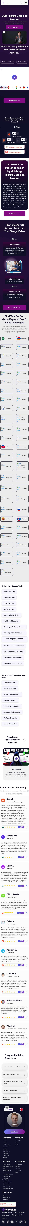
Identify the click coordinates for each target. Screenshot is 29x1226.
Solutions (6, 1137)
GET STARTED (13, 27)
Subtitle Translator (10, 700)
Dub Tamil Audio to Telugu (13, 663)
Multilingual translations (5, 1179)
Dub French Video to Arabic (13, 651)
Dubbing (5, 1140)
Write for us (18, 1173)
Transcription (6, 1155)
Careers (17, 1168)
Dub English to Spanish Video (14, 632)
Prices (17, 1143)
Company (20, 1161)
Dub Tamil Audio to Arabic (13, 657)
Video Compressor (7, 1182)
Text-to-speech (7, 1145)
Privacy (22, 1212)
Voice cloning (6, 1151)
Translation (5, 1153)
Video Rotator (6, 1184)
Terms (7, 1215)
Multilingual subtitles (8, 1174)
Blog (4, 1195)
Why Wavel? (18, 1164)
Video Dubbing (9, 603)
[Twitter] (16, 1221)
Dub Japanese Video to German (14, 639)
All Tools (6, 1161)
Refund (3, 1215)
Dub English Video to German (14, 626)
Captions (5, 1157)
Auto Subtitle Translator (12, 712)
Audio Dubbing (9, 609)
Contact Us (18, 1170)
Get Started (13, 100)
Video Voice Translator (12, 706)
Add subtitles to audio (6, 1171)
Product (19, 1137)
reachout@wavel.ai (15, 1215)
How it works (18, 1140)
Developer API (6, 1197)
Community (5, 1199)
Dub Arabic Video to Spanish (14, 645)
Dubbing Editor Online (11, 615)
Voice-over (5, 1147)
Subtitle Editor (6, 1164)
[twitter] (7, 1221)
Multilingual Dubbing (11, 621)
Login (16, 1145)
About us (17, 1166)
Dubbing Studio (9, 597)
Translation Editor (10, 682)
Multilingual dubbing (8, 1188)
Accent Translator (10, 723)
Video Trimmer (6, 1186)
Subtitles (5, 1143)
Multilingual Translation (12, 694)
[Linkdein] (11, 1221)
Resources (7, 1192)
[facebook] (20, 1221)
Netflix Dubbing (9, 591)
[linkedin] (3, 1221)
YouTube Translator (10, 718)
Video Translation (10, 688)
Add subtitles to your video (7, 1167)
